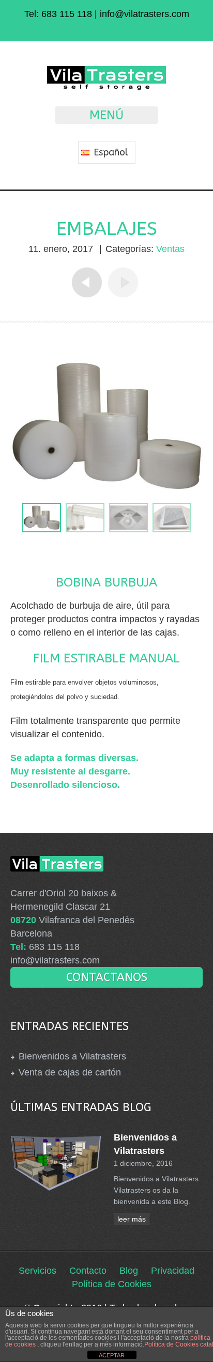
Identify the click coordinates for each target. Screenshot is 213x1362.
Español (109, 152)
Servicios (37, 1270)
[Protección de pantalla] (172, 517)
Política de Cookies (111, 1284)
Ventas (170, 249)
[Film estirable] (85, 517)
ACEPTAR (112, 1355)
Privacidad (172, 1270)
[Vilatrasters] (106, 88)
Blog (128, 1270)
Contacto (87, 1270)
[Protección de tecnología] (128, 517)
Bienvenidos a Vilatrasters (72, 1056)
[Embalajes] (41, 517)
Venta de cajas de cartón (70, 1072)
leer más (131, 1219)
